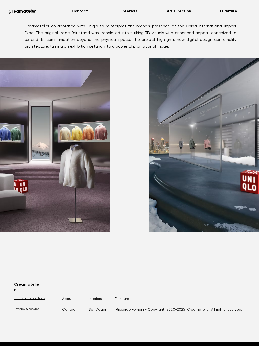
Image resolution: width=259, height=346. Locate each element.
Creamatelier (21, 12)
